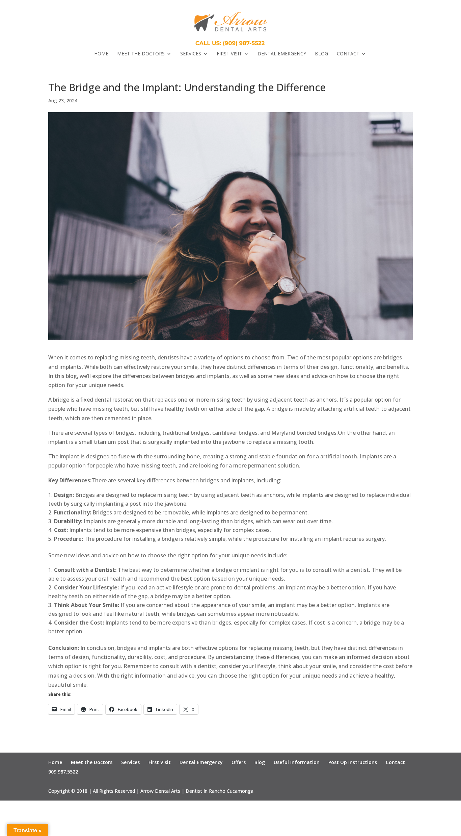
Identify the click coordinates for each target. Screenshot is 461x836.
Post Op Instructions (352, 762)
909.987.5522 (63, 771)
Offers (239, 762)
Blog (321, 54)
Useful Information (297, 762)
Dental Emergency (281, 54)
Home (101, 54)
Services (190, 54)
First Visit (229, 54)
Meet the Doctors (141, 54)
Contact (348, 54)
